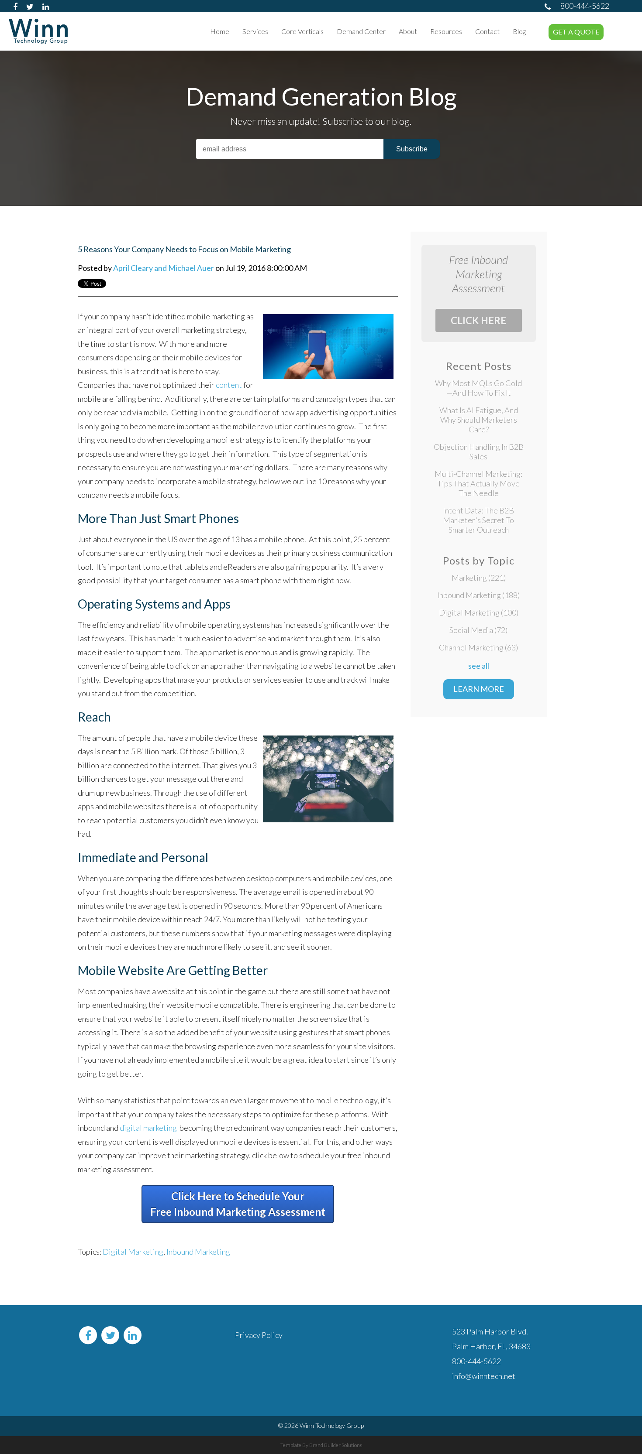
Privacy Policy (259, 1335)
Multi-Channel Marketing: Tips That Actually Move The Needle (478, 483)
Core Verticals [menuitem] (302, 31)
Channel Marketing (478, 647)
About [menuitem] (408, 31)
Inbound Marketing (198, 1251)
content (229, 385)
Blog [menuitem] (519, 31)
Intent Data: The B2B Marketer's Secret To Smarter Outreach (478, 520)
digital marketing (148, 1127)
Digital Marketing (133, 1251)
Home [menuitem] (219, 31)
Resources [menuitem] (446, 31)
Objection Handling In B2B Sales (479, 451)
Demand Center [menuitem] (361, 31)
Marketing (479, 577)
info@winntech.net (483, 1376)
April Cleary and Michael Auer (163, 268)
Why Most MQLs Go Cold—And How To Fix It (478, 387)
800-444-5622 (584, 5)
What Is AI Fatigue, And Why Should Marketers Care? (478, 419)
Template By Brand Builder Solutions (321, 1445)
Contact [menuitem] (487, 31)
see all (478, 666)
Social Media (478, 630)
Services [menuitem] (255, 31)
